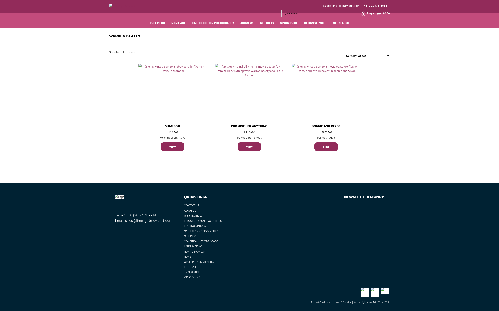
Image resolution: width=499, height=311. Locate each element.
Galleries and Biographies (201, 231)
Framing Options (195, 226)
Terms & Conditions (320, 302)
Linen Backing (193, 246)
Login (370, 13)
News (187, 256)
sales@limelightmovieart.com (341, 5)
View (172, 146)
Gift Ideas (190, 236)
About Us (190, 210)
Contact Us (191, 205)
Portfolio (191, 267)
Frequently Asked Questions (203, 221)
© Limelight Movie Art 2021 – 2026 (371, 302)
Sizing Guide (191, 272)
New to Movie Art (195, 251)
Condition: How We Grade (201, 241)
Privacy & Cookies (342, 302)
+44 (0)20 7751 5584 (374, 5)
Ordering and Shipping (199, 261)
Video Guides (192, 277)
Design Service (193, 216)
